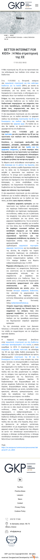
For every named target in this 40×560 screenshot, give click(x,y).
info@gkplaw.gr (15, 531)
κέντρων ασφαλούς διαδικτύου (25, 291)
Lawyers (20, 495)
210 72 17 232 (15, 519)
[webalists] (34, 557)
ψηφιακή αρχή (19, 124)
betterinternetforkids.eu (19, 303)
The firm (20, 487)
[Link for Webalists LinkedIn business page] (20, 479)
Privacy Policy (20, 507)
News (20, 499)
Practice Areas (20, 491)
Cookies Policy (20, 511)
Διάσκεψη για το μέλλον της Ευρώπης (20, 165)
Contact (20, 503)
